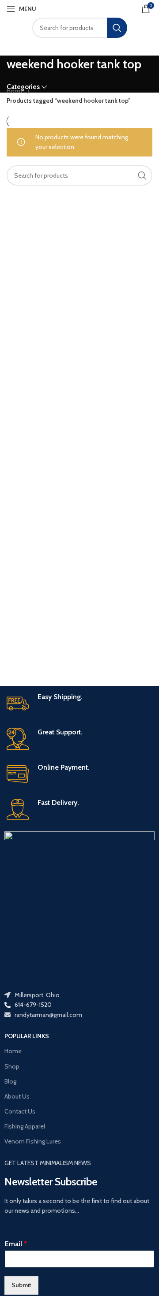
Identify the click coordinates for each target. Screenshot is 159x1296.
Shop (11, 1066)
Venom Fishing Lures (32, 1141)
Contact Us (19, 1111)
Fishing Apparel (24, 1126)
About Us (17, 1096)
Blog (10, 1081)
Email (16, 1244)
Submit (21, 1285)
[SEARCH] (117, 28)
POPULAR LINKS (26, 1036)
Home (16, 91)
